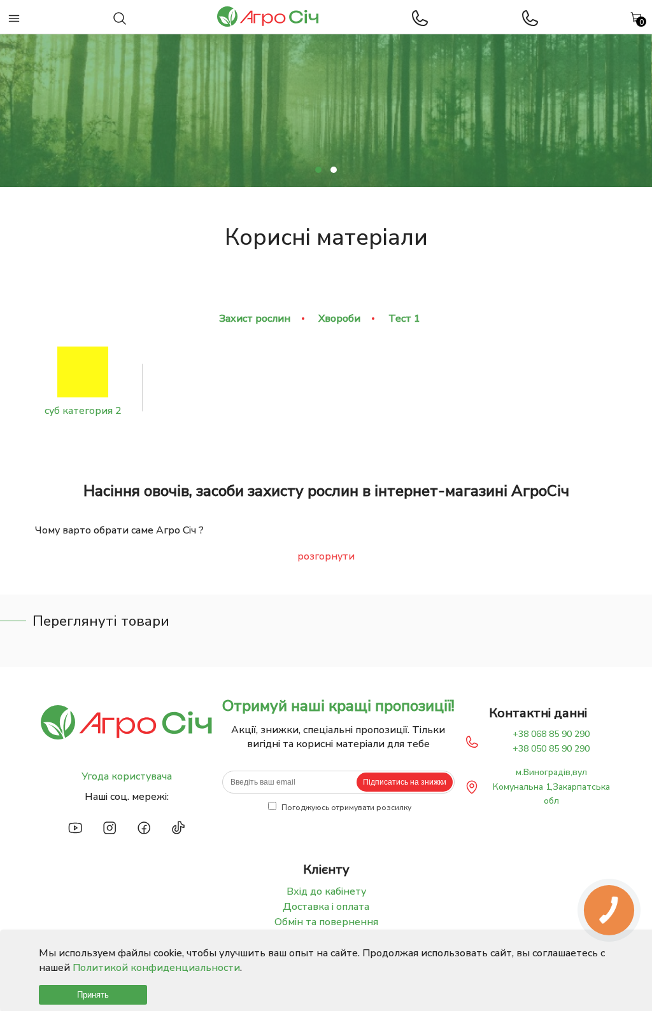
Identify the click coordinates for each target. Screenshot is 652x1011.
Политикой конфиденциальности (156, 968)
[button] (318, 169)
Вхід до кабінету (326, 891)
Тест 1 (404, 319)
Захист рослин (254, 319)
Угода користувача (127, 776)
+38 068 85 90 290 (551, 734)
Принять (93, 995)
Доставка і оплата (326, 907)
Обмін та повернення (326, 922)
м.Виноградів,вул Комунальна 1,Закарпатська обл (551, 786)
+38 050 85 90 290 (551, 749)
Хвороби (339, 319)
